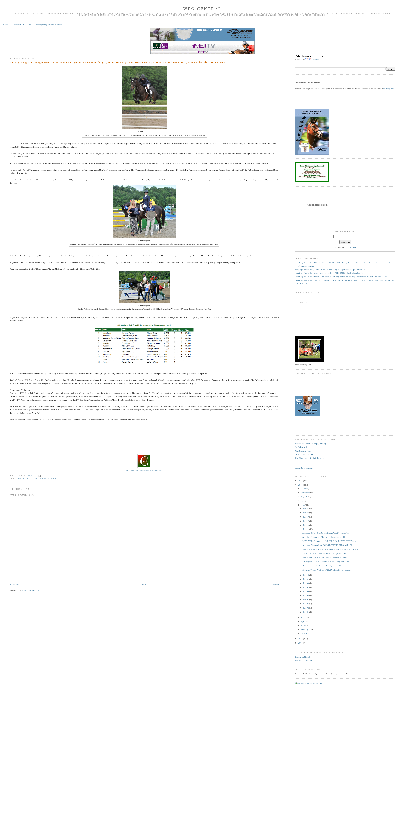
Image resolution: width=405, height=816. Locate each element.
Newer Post (14, 584)
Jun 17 (306, 520)
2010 (300, 638)
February (305, 629)
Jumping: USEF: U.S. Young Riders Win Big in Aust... (325, 532)
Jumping (43, 479)
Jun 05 (306, 595)
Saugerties (54, 479)
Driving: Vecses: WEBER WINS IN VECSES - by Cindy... (326, 569)
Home (5, 24)
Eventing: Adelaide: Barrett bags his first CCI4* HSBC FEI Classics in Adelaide (329, 273)
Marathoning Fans (303, 450)
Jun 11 (306, 529)
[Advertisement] (67, 573)
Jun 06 (306, 591)
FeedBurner (351, 247)
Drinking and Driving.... (305, 454)
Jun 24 (306, 508)
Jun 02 (306, 607)
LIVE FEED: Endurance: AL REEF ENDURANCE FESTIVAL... (329, 541)
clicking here (388, 88)
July (303, 500)
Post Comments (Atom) (31, 590)
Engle (21, 479)
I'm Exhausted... (301, 447)
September (305, 492)
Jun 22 (306, 512)
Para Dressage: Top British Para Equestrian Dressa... (324, 565)
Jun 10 (306, 574)
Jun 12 (306, 525)
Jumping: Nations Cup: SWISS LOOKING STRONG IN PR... (328, 545)
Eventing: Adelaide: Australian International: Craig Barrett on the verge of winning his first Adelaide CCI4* (341, 276)
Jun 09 (306, 579)
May (303, 617)
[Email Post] (39, 476)
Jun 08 (306, 583)
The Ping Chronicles (303, 660)
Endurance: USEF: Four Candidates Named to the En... (325, 557)
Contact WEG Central (22, 24)
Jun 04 (306, 599)
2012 (300, 480)
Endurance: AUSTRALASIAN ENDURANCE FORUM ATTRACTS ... (331, 549)
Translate (315, 59)
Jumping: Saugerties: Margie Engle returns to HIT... (324, 536)
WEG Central (202, 8)
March (304, 625)
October (304, 488)
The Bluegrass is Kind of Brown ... (309, 457)
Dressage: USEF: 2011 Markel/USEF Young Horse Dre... (326, 561)
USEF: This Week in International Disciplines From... (325, 553)
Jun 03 (306, 603)
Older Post (274, 584)
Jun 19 (306, 516)
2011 (300, 484)
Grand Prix (31, 479)
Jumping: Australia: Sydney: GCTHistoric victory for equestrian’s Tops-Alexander (330, 269)
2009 (300, 642)
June (303, 504)
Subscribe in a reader (304, 467)
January (304, 633)
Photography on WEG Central (49, 24)
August (304, 496)
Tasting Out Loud (302, 656)
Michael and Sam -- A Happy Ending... (311, 443)
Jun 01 (306, 611)
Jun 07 (306, 587)
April (303, 621)
